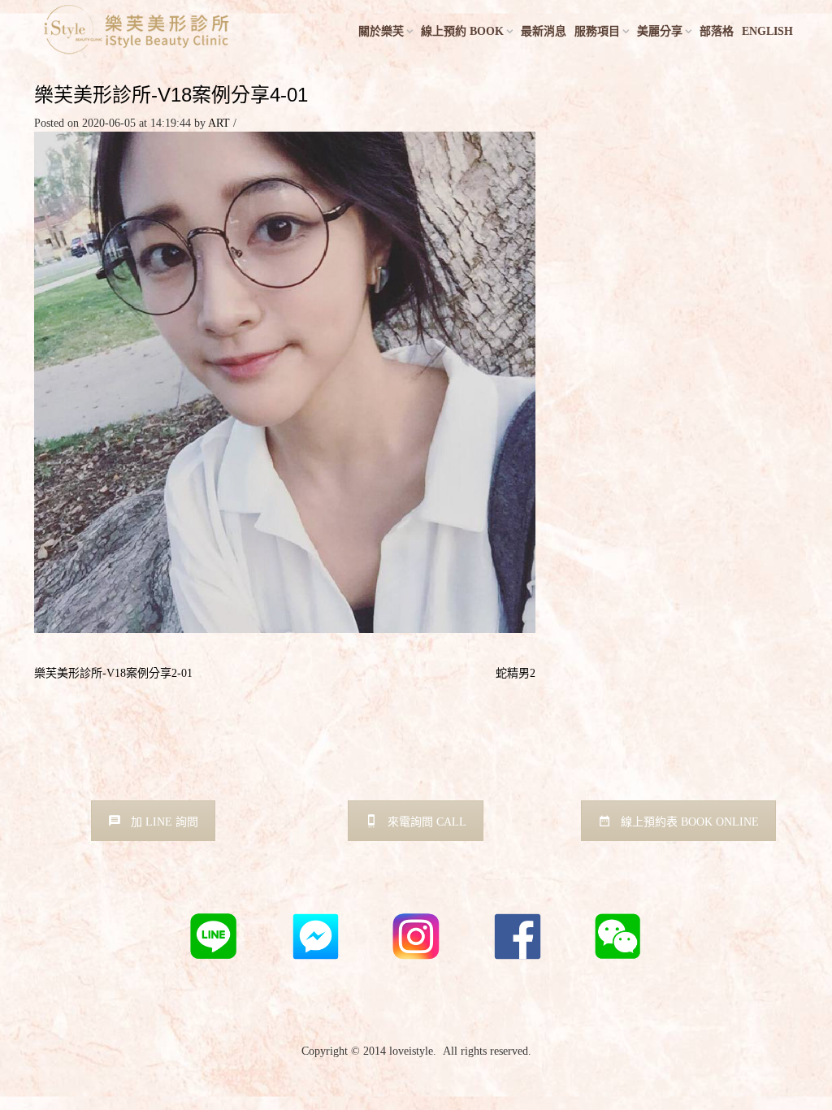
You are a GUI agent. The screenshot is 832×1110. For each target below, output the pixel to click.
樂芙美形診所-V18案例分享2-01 (113, 673)
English (767, 31)
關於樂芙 (381, 31)
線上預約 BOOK (462, 31)
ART (219, 123)
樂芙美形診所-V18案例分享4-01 (171, 95)
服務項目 (597, 31)
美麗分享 (659, 31)
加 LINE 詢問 (164, 822)
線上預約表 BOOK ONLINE (690, 822)
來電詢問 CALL (427, 822)
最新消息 (543, 31)
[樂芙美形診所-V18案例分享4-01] (284, 381)
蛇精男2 (515, 673)
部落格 (717, 31)
